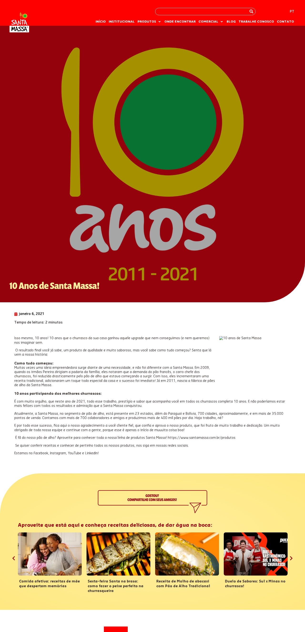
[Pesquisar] (251, 11)
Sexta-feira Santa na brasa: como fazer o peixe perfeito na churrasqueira (115, 586)
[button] (149, 22)
